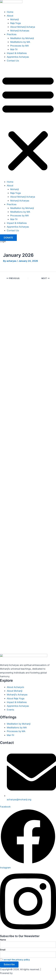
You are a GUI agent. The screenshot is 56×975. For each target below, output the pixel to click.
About (10, 15)
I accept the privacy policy (16, 959)
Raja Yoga (15, 23)
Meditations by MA (20, 42)
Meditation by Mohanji (22, 38)
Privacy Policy (48, 969)
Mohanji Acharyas (19, 30)
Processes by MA (19, 45)
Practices (11, 34)
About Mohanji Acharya (22, 26)
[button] (28, 123)
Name (3, 939)
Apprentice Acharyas (18, 56)
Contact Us (13, 60)
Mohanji (14, 19)
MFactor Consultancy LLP (25, 973)
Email (2, 949)
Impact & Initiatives (17, 53)
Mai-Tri (13, 49)
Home (10, 12)
